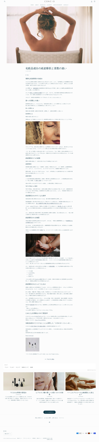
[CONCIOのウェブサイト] (32, 351)
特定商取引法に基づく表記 (47, 438)
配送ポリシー (39, 438)
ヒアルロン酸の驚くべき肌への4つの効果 (49, 393)
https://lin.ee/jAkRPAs (40, 320)
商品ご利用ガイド (39, 417)
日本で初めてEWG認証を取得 (38, 326)
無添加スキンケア (25, 367)
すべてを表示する (49, 412)
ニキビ (31, 206)
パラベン (30, 274)
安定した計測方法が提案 (36, 92)
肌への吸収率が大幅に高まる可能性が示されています (49, 203)
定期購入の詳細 (49, 439)
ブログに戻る (50, 359)
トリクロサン (31, 272)
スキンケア (18, 367)
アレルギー (12, 367)
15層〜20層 (38, 180)
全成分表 (32, 304)
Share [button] (28, 75)
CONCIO (7, 438)
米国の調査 (52, 266)
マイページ (61, 417)
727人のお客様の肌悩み (18, 393)
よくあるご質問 (47, 417)
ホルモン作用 (38, 279)
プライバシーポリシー (27, 438)
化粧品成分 (35, 88)
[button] (4, 1)
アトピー (36, 206)
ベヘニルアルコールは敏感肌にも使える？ (80, 393)
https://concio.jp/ (30, 335)
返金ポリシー (19, 438)
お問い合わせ (55, 417)
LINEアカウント (39, 316)
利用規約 (34, 438)
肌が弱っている (61, 206)
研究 (42, 230)
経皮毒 (31, 367)
